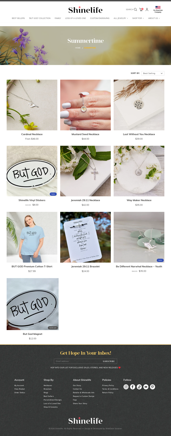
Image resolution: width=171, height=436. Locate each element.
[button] (121, 18)
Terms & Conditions (110, 389)
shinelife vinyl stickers (32, 200)
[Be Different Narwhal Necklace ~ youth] (139, 237)
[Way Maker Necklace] (139, 171)
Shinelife (59, 428)
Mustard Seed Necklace (85, 134)
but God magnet (32, 333)
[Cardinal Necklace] (32, 105)
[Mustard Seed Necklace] (85, 105)
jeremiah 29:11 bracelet (85, 266)
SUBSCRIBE (109, 361)
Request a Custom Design (84, 396)
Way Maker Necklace (139, 200)
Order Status (19, 393)
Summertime (90, 48)
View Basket (19, 389)
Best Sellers (49, 396)
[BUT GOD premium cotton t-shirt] (32, 237)
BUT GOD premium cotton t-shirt (32, 266)
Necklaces (48, 385)
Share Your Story (80, 403)
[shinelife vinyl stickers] (32, 171)
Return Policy (108, 393)
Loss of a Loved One (52, 403)
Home (77, 48)
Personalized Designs (53, 400)
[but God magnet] (33, 304)
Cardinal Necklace (32, 134)
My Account (19, 385)
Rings (46, 393)
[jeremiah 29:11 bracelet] (85, 237)
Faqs (75, 400)
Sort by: (135, 73)
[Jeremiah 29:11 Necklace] (85, 171)
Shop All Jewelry (51, 407)
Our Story (77, 385)
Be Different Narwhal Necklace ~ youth (139, 266)
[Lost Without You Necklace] (139, 105)
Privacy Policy (108, 385)
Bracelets (48, 389)
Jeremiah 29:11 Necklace (85, 200)
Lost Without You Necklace (139, 134)
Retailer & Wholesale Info (84, 393)
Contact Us (77, 389)
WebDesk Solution (114, 428)
